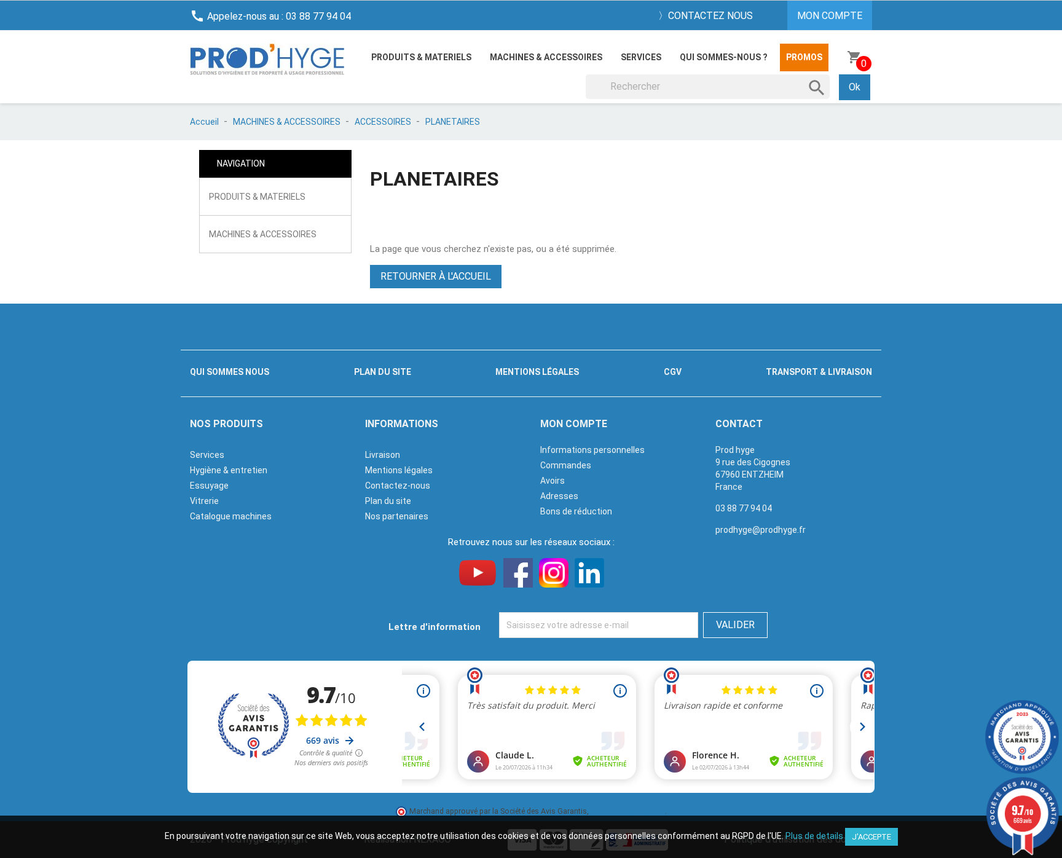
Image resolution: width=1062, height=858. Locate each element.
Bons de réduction (576, 511)
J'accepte (871, 836)
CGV (673, 372)
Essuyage (209, 485)
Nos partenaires (396, 516)
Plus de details (814, 836)
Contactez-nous (397, 485)
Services (641, 57)
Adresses (559, 496)
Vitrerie (204, 501)
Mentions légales (537, 372)
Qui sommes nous (229, 372)
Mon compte (573, 424)
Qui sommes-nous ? (724, 57)
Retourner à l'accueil (435, 276)
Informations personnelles (592, 450)
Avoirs (552, 481)
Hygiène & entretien (228, 470)
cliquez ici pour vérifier (628, 811)
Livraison (382, 455)
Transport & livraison (819, 372)
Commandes (565, 465)
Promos (804, 57)
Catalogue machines (231, 516)
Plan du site (382, 372)
